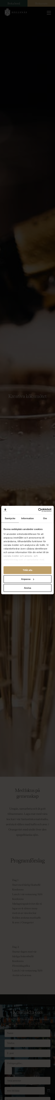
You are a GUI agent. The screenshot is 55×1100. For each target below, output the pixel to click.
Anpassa (25, 579)
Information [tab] (27, 518)
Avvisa (27, 588)
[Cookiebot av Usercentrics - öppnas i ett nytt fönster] (38, 510)
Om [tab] (45, 518)
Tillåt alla (27, 570)
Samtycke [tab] (10, 518)
